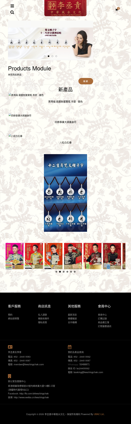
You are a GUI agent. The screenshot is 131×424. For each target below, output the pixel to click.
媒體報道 (72, 318)
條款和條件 (43, 318)
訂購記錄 (102, 318)
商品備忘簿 (103, 322)
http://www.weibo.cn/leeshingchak (31, 397)
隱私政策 (42, 322)
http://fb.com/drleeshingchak (34, 393)
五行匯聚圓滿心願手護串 (65, 142)
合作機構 (72, 322)
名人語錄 (42, 314)
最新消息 (72, 314)
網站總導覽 (13, 318)
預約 (10, 314)
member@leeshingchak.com (29, 364)
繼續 (85, 81)
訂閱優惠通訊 (104, 326)
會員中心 (102, 314)
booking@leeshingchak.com (88, 372)
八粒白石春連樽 (65, 101)
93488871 (84, 364)
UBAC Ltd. (99, 414)
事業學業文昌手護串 (65, 122)
